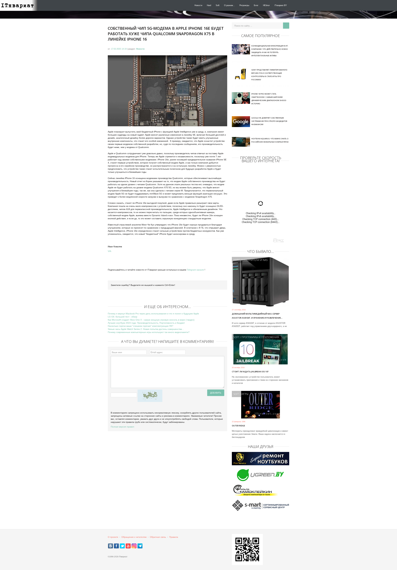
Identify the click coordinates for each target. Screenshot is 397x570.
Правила (173, 537)
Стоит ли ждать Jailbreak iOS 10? (250, 371)
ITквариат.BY (280, 5)
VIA (109, 251)
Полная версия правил (122, 426)
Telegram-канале (195, 269)
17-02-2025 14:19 (119, 49)
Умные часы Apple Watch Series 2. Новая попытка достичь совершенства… (146, 329)
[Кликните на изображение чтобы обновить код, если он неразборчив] (150, 395)
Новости (198, 5)
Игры (244, 394)
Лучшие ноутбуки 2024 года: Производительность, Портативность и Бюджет (146, 323)
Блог (256, 5)
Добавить (215, 392)
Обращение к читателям (134, 537)
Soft (217, 5)
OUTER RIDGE (238, 425)
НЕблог (266, 5)
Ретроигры (244, 5)
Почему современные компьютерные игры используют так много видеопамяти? (149, 332)
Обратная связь (158, 537)
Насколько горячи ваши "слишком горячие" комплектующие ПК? (140, 326)
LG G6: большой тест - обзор (122, 316)
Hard (209, 5)
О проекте (113, 537)
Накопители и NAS (255, 260)
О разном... (229, 5)
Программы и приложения (260, 337)
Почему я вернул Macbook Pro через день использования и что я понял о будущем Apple (153, 313)
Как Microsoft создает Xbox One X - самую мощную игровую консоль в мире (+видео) (151, 320)
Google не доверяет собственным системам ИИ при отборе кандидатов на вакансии (269, 121)
